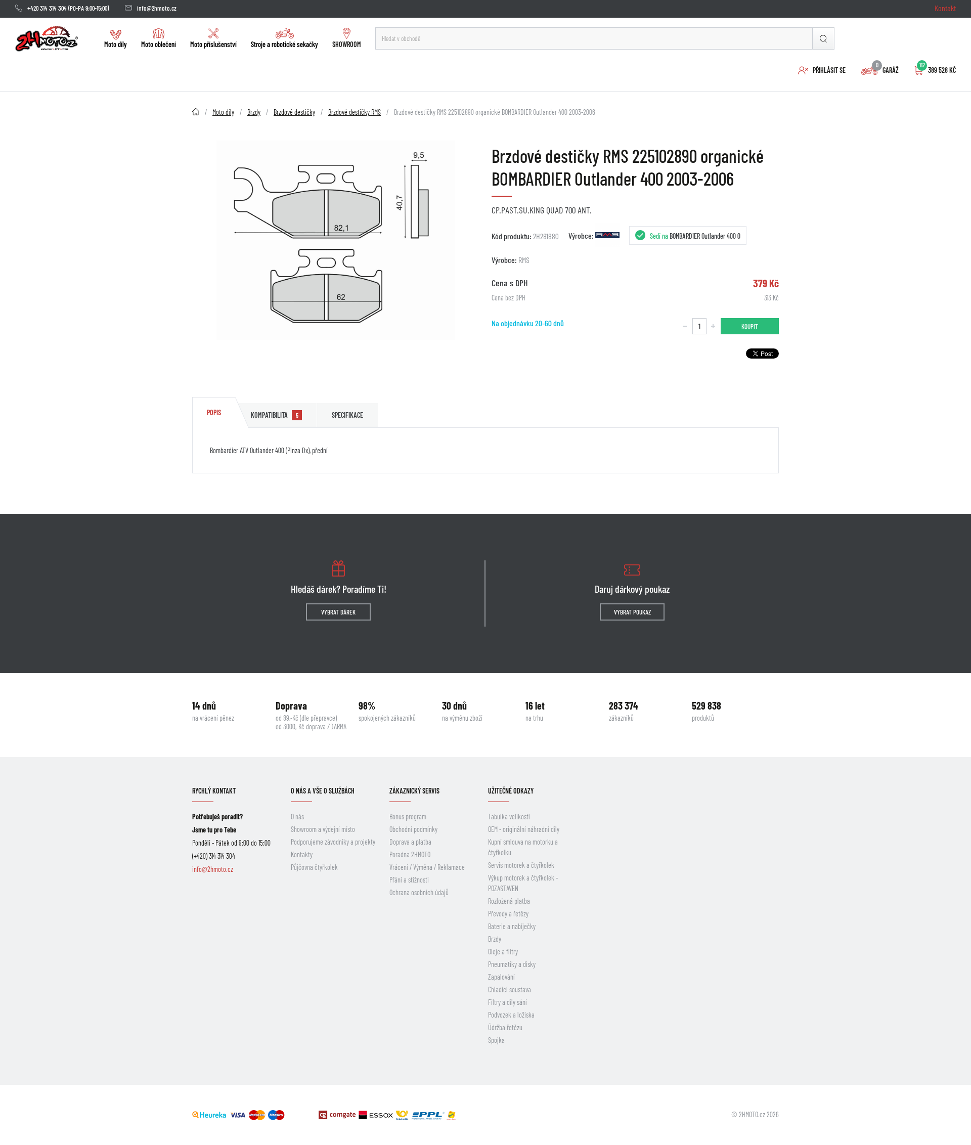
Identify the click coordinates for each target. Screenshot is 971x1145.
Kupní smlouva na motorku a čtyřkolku (523, 847)
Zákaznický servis (414, 790)
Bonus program (407, 816)
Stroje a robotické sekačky (284, 44)
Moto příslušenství (213, 44)
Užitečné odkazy (511, 790)
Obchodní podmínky (413, 829)
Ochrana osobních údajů (419, 892)
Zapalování (501, 977)
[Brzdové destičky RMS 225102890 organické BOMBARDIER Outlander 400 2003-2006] (335, 240)
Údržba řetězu (505, 1027)
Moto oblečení (158, 44)
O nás (297, 816)
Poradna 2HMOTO (409, 854)
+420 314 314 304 (47, 8)
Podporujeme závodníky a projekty (333, 842)
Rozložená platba (509, 901)
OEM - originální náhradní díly (523, 829)
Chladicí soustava (509, 989)
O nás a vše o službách (323, 790)
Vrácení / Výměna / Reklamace (427, 867)
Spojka (496, 1040)
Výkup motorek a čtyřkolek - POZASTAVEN (523, 883)
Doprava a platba (410, 842)
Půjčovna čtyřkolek (314, 867)
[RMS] (607, 235)
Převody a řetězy (508, 913)
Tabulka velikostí (509, 816)
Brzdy (494, 939)
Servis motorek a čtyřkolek (521, 865)
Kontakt (945, 8)
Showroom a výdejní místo (323, 829)
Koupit (749, 326)
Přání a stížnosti (409, 879)
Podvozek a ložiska (511, 1014)
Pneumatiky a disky (512, 964)
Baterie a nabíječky (512, 926)
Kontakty (302, 854)
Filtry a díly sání (507, 1002)
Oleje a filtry (503, 951)
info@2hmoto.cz (156, 8)
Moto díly (115, 44)
